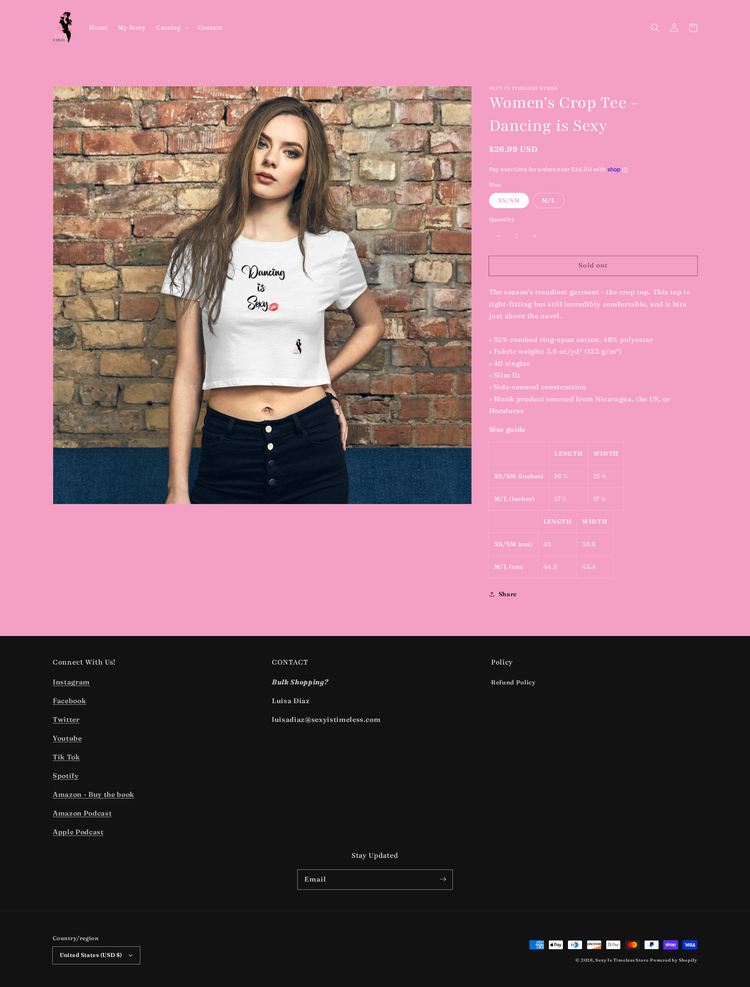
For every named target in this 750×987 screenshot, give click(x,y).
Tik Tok (66, 757)
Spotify (66, 775)
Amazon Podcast (82, 813)
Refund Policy (513, 682)
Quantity (502, 219)
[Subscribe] (443, 879)
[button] (172, 28)
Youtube (67, 738)
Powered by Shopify (673, 960)
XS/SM (509, 200)
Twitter (66, 719)
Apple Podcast (78, 832)
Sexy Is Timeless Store (621, 960)
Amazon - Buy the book (93, 794)
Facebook (69, 701)
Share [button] (508, 593)
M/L (548, 200)
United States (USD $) (91, 954)
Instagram (71, 682)
